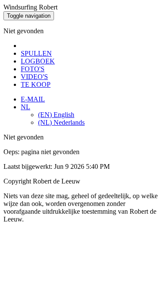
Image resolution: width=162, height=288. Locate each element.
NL (25, 107)
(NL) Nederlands (61, 122)
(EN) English (56, 114)
